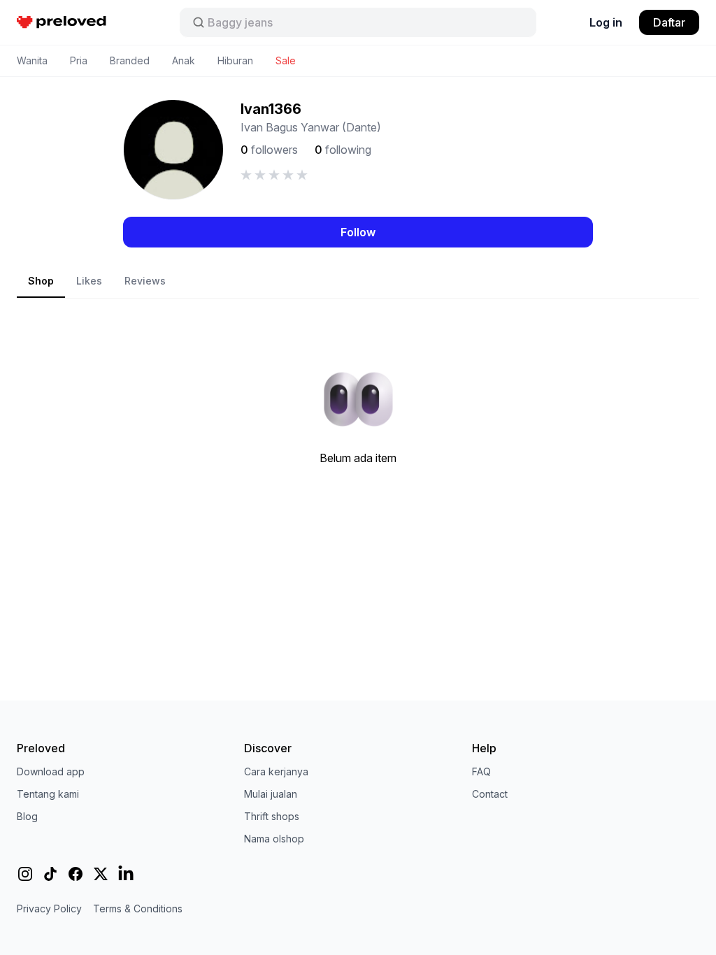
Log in (605, 22)
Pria (78, 60)
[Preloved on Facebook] (75, 874)
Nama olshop (274, 839)
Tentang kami (48, 794)
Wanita (32, 60)
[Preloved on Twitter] (100, 874)
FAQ (481, 771)
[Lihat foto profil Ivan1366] (173, 149)
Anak (183, 60)
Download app (51, 771)
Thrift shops (271, 816)
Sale (285, 60)
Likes (89, 281)
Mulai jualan (270, 794)
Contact (490, 794)
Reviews (145, 281)
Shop (41, 281)
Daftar (669, 22)
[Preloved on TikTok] (50, 874)
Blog (27, 816)
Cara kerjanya (276, 771)
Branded (130, 60)
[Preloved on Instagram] (25, 874)
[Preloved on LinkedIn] (125, 874)
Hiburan (235, 60)
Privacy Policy (49, 908)
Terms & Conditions (137, 908)
